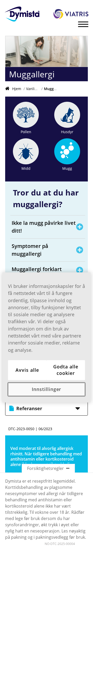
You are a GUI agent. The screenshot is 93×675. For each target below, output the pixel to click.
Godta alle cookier (65, 369)
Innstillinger (46, 389)
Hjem (16, 88)
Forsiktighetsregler (46, 468)
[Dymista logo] (22, 14)
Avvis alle (27, 370)
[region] (46, 337)
